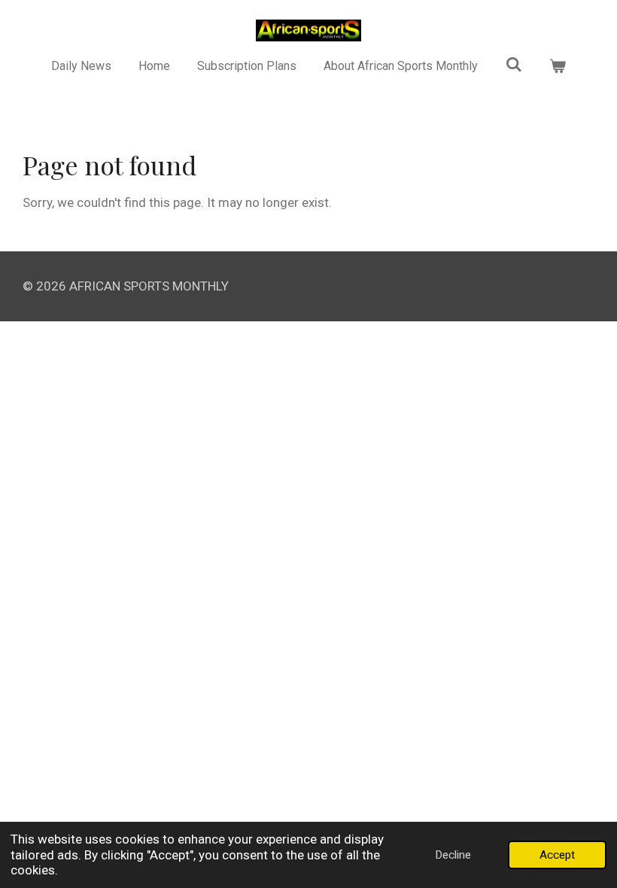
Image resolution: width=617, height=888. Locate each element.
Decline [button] (453, 855)
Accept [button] (557, 855)
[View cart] (557, 66)
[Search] (514, 64)
